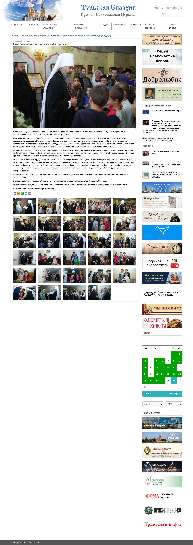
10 (145, 367)
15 (174, 367)
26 (157, 380)
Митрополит (33, 25)
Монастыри (135, 25)
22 (174, 374)
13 (162, 367)
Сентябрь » (175, 394)
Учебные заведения (150, 26)
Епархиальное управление (50, 26)
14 (168, 367)
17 (145, 374)
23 (179, 374)
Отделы (105, 25)
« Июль (148, 394)
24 (145, 380)
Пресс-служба (172, 26)
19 (157, 374)
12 (157, 367)
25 (151, 380)
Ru (180, 8)
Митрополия (16, 25)
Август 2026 (162, 341)
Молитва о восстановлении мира (166, 111)
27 (162, 380)
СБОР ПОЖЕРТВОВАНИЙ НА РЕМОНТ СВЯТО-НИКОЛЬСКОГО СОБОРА (166, 174)
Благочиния (119, 25)
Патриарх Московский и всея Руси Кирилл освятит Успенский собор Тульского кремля (166, 164)
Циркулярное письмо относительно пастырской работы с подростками (157, 139)
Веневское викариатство (80, 26)
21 (168, 374)
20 (162, 374)
